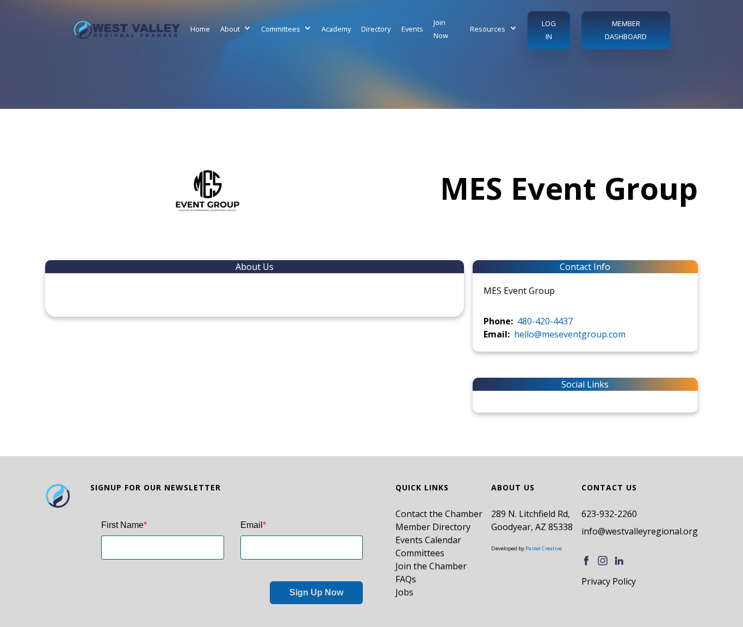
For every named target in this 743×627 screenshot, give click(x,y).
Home (200, 29)
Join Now (441, 28)
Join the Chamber (431, 566)
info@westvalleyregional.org (639, 531)
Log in (549, 30)
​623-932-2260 (609, 514)
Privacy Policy (608, 581)
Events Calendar (428, 540)
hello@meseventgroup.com (570, 334)
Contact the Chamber (438, 514)
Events (412, 29)
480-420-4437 (545, 321)
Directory (376, 29)
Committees (419, 553)
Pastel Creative (543, 548)
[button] (235, 28)
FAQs (405, 579)
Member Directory (432, 527)
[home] (127, 30)
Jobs (404, 592)
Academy (336, 29)
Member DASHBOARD (626, 30)
